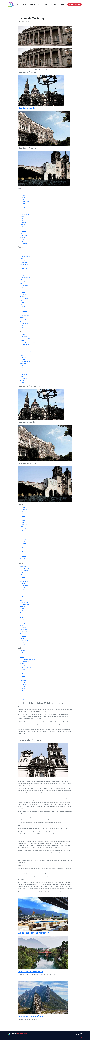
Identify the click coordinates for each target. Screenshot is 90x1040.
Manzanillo (24, 262)
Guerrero (22, 346)
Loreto (23, 205)
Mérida (23, 382)
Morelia (23, 292)
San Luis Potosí (23, 313)
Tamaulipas (22, 237)
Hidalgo (21, 279)
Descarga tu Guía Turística (30, 1016)
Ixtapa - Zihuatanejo (26, 351)
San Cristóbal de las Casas (28, 342)
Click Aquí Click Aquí (22, 1022)
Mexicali (24, 195)
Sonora (21, 233)
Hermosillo (24, 235)
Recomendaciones (74, 4)
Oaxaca (21, 355)
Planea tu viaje (32, 4)
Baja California (23, 191)
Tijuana (23, 199)
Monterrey (24, 226)
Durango (22, 220)
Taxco (23, 353)
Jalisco (21, 283)
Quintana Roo (23, 363)
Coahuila (22, 216)
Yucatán (22, 380)
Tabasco (22, 376)
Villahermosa (25, 378)
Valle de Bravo (25, 268)
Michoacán (22, 289)
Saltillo (23, 218)
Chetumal (24, 367)
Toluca (23, 266)
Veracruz (22, 321)
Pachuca (24, 281)
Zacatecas (22, 241)
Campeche (22, 334)
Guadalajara (25, 285)
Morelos (22, 296)
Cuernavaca (25, 298)
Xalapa (23, 327)
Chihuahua (22, 210)
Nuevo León (22, 224)
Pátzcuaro (24, 294)
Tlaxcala (22, 317)
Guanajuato (22, 271)
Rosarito (24, 197)
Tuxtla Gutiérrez (25, 344)
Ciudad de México (24, 254)
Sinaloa (21, 229)
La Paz (23, 203)
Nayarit (21, 300)
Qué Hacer (54, 4)
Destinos (40, 4)
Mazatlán (24, 231)
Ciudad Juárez (25, 214)
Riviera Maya (25, 374)
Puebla (21, 304)
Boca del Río (25, 323)
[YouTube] (81, 1034)
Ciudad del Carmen (26, 338)
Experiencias (62, 4)
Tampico (24, 239)
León (23, 275)
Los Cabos (24, 207)
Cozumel (24, 370)
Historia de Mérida (26, 108)
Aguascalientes (23, 249)
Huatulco (24, 357)
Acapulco (24, 348)
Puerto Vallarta (25, 287)
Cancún (24, 365)
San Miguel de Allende (27, 277)
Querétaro (22, 308)
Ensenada (24, 193)
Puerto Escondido (26, 361)
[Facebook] (76, 1034)
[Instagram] (78, 1034)
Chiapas (22, 340)
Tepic (23, 302)
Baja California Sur (24, 201)
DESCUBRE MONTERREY (30, 971)
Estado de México (24, 264)
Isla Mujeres (25, 372)
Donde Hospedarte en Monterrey (33, 933)
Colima (21, 258)
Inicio (24, 4)
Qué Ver (47, 4)
